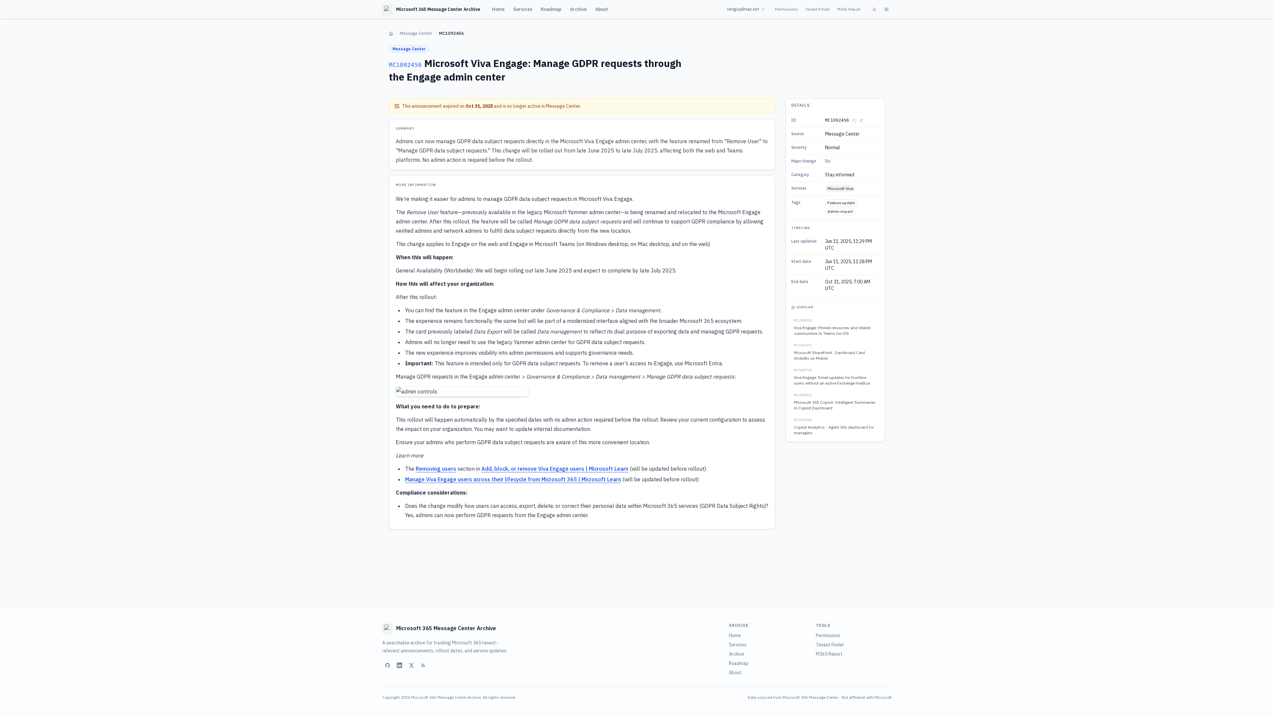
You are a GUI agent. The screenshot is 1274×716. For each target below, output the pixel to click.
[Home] (391, 33)
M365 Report (848, 9)
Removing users (436, 468)
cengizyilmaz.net (743, 9)
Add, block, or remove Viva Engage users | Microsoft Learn (554, 468)
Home (498, 9)
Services (522, 9)
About (601, 9)
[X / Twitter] (411, 665)
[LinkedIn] (399, 665)
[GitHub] (387, 665)
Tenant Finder (817, 9)
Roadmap (551, 9)
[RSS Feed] (874, 9)
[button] (462, 391)
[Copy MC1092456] (854, 120)
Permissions (786, 9)
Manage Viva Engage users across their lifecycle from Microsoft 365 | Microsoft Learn (513, 479)
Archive (578, 9)
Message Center (416, 33)
